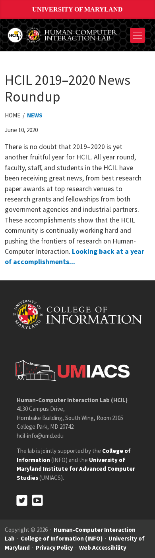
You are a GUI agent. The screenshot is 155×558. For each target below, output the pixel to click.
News (35, 115)
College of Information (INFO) (62, 538)
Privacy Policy (54, 547)
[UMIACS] (70, 370)
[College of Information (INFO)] (77, 314)
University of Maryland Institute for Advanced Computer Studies (76, 468)
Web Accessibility (102, 547)
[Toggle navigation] (137, 35)
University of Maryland (77, 9)
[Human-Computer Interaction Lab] (63, 34)
